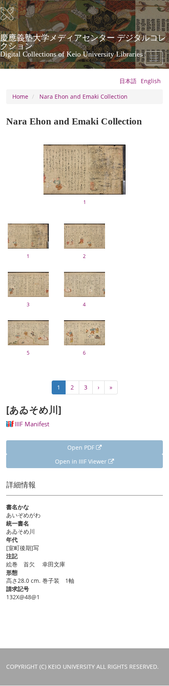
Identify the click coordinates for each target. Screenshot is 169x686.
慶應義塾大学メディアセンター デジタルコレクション (83, 40)
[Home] (12, 14)
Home (20, 96)
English (151, 81)
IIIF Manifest (32, 424)
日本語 (128, 81)
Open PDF (81, 447)
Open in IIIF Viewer (81, 461)
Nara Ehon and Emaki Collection (83, 96)
